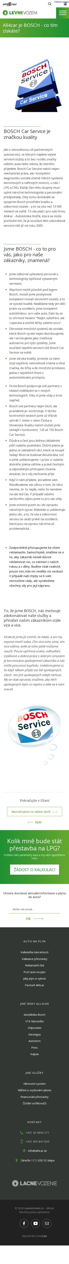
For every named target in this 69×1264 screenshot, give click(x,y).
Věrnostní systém (34, 1083)
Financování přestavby (34, 1097)
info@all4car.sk (37, 1151)
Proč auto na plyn (34, 972)
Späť (38, 822)
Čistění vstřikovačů (34, 1103)
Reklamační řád (34, 965)
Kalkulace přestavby (34, 959)
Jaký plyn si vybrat (34, 978)
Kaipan (34, 1054)
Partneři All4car (34, 985)
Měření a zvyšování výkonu (34, 1090)
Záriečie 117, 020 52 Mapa (37, 1160)
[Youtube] (35, 1223)
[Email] (47, 1223)
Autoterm (35, 1041)
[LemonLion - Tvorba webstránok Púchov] (41, 1236)
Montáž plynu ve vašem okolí (31, 811)
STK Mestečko (34, 1021)
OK (29, 918)
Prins (34, 1047)
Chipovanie (34, 1028)
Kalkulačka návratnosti (34, 952)
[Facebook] (24, 1223)
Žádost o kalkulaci (34, 869)
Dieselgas (34, 1034)
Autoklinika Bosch (34, 1014)
